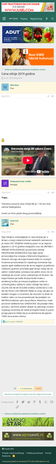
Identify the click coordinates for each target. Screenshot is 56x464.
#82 (53, 192)
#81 (53, 96)
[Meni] (4, 18)
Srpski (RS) (9, 448)
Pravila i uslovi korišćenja (13, 453)
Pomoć (48, 453)
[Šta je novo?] (46, 18)
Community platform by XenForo (25, 461)
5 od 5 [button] (38, 388)
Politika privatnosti (34, 453)
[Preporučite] (48, 96)
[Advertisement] (28, 118)
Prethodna (27, 388)
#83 (53, 232)
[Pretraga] (52, 18)
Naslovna (6, 455)
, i (14, 321)
